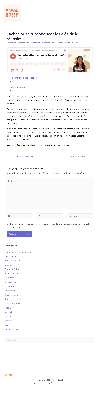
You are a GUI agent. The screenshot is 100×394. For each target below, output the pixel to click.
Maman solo (50, 43)
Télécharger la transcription (24, 78)
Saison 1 (8, 308)
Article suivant (79, 157)
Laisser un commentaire (18, 43)
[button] (50, 78)
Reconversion (11, 295)
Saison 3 (8, 316)
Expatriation (37, 43)
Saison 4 (8, 321)
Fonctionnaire (11, 273)
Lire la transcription (20, 87)
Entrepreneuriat (12, 260)
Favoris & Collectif (13, 269)
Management (63, 43)
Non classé (10, 291)
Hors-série (9, 278)
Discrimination (11, 256)
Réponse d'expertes (14, 299)
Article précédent (22, 157)
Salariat (74, 43)
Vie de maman (11, 329)
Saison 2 (8, 312)
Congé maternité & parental (18, 252)
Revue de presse (12, 303)
